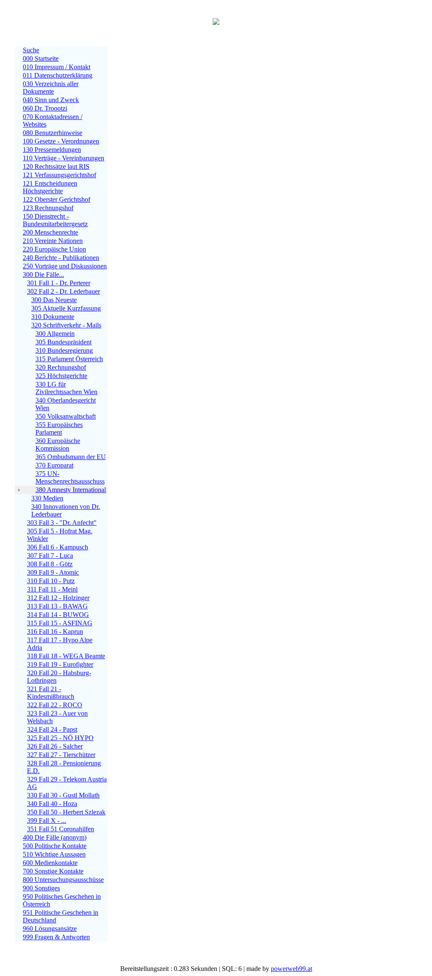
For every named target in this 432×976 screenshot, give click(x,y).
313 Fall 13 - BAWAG (57, 606)
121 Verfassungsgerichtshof (59, 174)
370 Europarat (54, 465)
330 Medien (47, 498)
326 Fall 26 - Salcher (55, 746)
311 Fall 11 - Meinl (52, 589)
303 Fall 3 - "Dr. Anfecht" (62, 522)
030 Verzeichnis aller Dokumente (50, 87)
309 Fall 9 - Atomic (53, 572)
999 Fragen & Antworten (56, 937)
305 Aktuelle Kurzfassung (66, 308)
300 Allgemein (55, 333)
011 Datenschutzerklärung (57, 75)
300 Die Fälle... (43, 274)
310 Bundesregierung (64, 350)
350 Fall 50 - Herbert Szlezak (66, 812)
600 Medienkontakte (50, 862)
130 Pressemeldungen (52, 149)
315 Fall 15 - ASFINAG (59, 623)
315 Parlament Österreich (69, 358)
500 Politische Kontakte (54, 845)
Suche (31, 50)
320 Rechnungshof (60, 367)
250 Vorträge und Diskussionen (65, 266)
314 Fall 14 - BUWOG (58, 614)
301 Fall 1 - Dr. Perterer (58, 283)
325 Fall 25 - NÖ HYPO (60, 737)
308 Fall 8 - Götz (50, 564)
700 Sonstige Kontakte (53, 871)
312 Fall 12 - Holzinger (58, 597)
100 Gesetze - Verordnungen (61, 141)
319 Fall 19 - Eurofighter (60, 664)
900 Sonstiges (41, 888)
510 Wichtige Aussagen (54, 854)
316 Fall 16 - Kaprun (55, 631)
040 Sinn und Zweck (51, 99)
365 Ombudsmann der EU (70, 456)
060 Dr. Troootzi (45, 108)
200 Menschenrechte (50, 232)
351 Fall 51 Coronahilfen (60, 829)
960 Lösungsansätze (50, 928)
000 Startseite (41, 58)
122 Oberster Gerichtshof (56, 199)
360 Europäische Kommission (57, 444)
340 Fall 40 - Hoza (52, 803)
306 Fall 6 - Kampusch (57, 547)
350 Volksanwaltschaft (65, 416)
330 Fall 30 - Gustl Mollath (63, 795)
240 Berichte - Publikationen (61, 257)
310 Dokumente (52, 316)
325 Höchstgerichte (61, 375)
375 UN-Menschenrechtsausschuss (70, 477)
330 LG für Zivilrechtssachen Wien (66, 388)
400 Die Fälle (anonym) (54, 837)
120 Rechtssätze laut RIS (56, 166)
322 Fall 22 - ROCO (54, 704)
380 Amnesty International (70, 489)
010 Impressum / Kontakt (56, 66)
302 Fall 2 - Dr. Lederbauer (63, 291)
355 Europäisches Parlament (59, 428)
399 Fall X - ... (46, 820)
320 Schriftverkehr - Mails (66, 325)
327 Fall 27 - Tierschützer (61, 754)
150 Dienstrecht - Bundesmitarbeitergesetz (55, 220)
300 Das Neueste (54, 299)
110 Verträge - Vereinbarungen (63, 158)
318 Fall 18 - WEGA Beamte (66, 656)
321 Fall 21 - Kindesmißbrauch (50, 692)
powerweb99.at (291, 968)
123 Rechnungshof (48, 207)
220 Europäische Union (54, 249)
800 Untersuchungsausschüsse (63, 879)
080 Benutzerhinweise (52, 132)
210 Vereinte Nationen (53, 240)
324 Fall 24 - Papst (52, 729)
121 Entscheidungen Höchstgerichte (50, 187)
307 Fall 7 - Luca (50, 555)
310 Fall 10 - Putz (51, 580)
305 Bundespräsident (63, 342)
